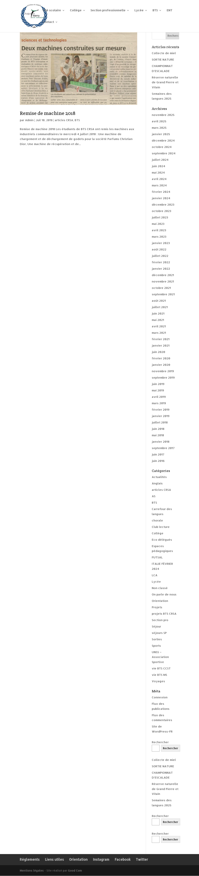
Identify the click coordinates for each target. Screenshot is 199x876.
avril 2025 (159, 121)
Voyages (158, 681)
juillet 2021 (160, 307)
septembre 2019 (163, 377)
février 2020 (161, 358)
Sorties (157, 639)
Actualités (159, 477)
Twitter (142, 859)
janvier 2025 (161, 134)
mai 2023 (158, 224)
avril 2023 (159, 230)
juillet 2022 (160, 256)
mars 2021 (159, 333)
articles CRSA (64, 120)
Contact (48, 22)
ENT (169, 10)
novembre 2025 (163, 115)
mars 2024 (159, 185)
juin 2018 (158, 429)
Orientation (160, 601)
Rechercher (160, 742)
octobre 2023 (161, 211)
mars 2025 (159, 127)
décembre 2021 (163, 275)
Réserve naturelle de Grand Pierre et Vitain (165, 82)
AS (153, 496)
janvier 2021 (160, 345)
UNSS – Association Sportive (160, 657)
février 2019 (160, 409)
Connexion (160, 697)
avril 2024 (159, 179)
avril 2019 (159, 397)
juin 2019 (158, 384)
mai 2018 (158, 435)
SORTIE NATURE (163, 59)
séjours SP (159, 633)
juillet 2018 (160, 422)
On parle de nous (164, 594)
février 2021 (160, 339)
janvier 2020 (161, 365)
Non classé (160, 588)
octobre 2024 (162, 147)
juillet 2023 (160, 217)
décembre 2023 (163, 204)
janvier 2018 (160, 441)
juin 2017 (158, 454)
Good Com (75, 870)
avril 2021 (159, 326)
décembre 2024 (163, 140)
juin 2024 (158, 166)
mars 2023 (159, 236)
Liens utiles (54, 859)
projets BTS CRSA (164, 613)
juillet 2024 (160, 160)
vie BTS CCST (161, 668)
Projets (157, 607)
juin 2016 (158, 461)
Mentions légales (32, 870)
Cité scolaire (52, 10)
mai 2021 (158, 320)
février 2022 (161, 262)
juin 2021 (158, 313)
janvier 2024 (161, 198)
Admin (29, 120)
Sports (156, 645)
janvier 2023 (161, 243)
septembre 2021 (163, 294)
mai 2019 (158, 390)
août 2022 (159, 249)
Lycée (139, 10)
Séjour (156, 626)
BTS (155, 10)
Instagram (101, 859)
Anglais (157, 483)
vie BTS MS (159, 675)
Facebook (123, 859)
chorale (157, 520)
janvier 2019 (160, 416)
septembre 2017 (163, 448)
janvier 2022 (161, 268)
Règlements (30, 859)
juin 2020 (158, 352)
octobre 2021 (161, 288)
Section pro (160, 620)
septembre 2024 (163, 153)
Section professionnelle (108, 10)
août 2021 (159, 300)
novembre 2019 (163, 371)
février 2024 (161, 192)
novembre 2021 (163, 281)
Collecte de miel (164, 53)
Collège (76, 10)
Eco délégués (162, 539)
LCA (154, 575)
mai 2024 (158, 172)
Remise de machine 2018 (47, 113)
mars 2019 (159, 403)
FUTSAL (157, 557)
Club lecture (161, 527)
